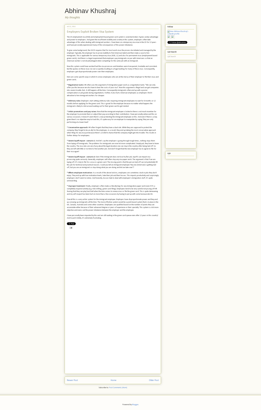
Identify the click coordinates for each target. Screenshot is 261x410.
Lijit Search (171, 57)
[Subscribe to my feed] (169, 37)
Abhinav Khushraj (90, 10)
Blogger (135, 405)
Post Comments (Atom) (118, 388)
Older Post (154, 380)
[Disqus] (113, 267)
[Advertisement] (178, 104)
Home (113, 380)
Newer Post (72, 380)
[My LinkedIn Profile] (180, 33)
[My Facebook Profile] (173, 37)
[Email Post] (70, 228)
